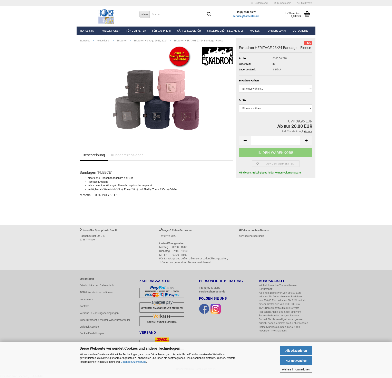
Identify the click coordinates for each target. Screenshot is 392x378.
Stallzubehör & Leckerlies (225, 30)
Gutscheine (300, 30)
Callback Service (89, 326)
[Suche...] (209, 14)
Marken (255, 30)
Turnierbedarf (276, 30)
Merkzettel (306, 3)
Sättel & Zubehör (189, 30)
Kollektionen (110, 30)
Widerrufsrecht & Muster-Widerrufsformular (105, 319)
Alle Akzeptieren (296, 350)
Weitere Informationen (296, 369)
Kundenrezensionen (127, 155)
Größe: (243, 100)
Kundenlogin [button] (283, 3)
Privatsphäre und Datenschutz (97, 285)
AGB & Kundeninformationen (96, 292)
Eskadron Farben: (249, 80)
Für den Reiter (136, 30)
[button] (259, 3)
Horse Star (87, 30)
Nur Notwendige (296, 360)
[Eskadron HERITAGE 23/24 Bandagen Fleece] (156, 91)
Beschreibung (94, 155)
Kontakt (84, 306)
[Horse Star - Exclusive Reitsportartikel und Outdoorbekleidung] (106, 16)
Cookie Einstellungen (92, 333)
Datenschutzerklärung (133, 361)
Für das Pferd (161, 30)
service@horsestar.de (246, 16)
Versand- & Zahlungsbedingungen (99, 313)
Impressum (86, 299)
